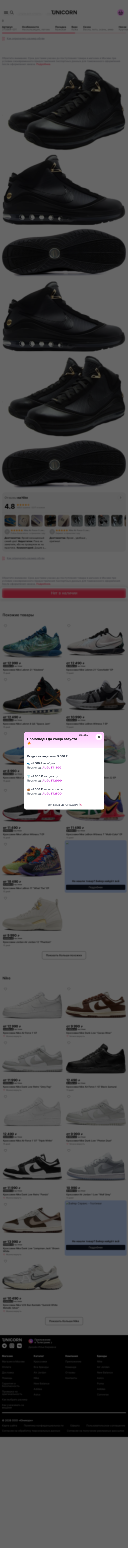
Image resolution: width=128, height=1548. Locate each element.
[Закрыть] (99, 737)
